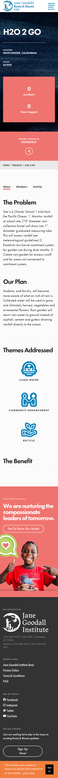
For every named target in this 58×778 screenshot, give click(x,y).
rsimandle (29, 142)
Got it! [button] (50, 769)
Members (21, 186)
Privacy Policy (11, 670)
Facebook (12, 699)
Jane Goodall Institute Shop (18, 664)
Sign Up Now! (23, 751)
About (6, 186)
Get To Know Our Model (23, 529)
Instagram (12, 705)
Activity (37, 186)
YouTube (12, 716)
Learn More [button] (28, 773)
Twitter (10, 710)
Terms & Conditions (14, 675)
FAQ (5, 681)
